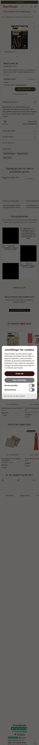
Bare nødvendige (19, 380)
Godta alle (20, 374)
